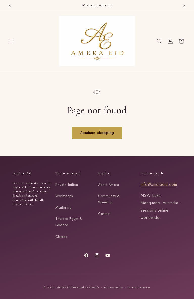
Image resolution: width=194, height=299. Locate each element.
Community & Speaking (109, 199)
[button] (10, 41)
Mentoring (63, 207)
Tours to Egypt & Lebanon (68, 221)
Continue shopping (97, 132)
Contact (104, 213)
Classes (61, 236)
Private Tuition (66, 184)
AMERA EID (64, 287)
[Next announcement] (184, 5)
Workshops (64, 195)
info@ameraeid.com (159, 184)
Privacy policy (113, 287)
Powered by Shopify (86, 287)
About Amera (108, 184)
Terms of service (139, 287)
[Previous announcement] (9, 5)
